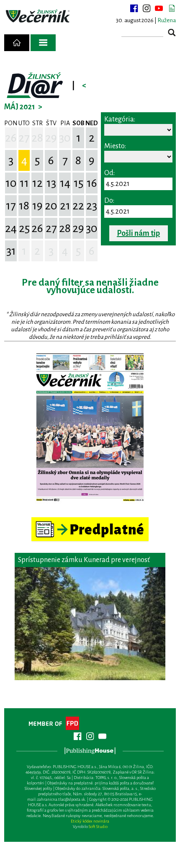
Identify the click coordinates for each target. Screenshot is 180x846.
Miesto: (115, 146)
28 (37, 138)
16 (92, 183)
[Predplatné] (90, 521)
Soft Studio (98, 826)
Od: (109, 173)
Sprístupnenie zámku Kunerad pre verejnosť (84, 560)
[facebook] (134, 8)
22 (78, 205)
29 (51, 138)
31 (11, 251)
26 (11, 138)
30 (65, 138)
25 (24, 228)
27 (24, 138)
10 (11, 183)
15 (78, 183)
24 (11, 228)
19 (37, 205)
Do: (109, 200)
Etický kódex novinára (90, 821)
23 (91, 205)
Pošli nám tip (138, 233)
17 (11, 205)
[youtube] (159, 8)
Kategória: (119, 119)
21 (65, 205)
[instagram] (146, 8)
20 (51, 205)
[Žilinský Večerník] (38, 16)
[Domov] (16, 42)
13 (51, 183)
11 (24, 183)
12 (37, 183)
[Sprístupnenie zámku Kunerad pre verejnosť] (90, 623)
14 (65, 183)
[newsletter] (171, 8)
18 (24, 205)
